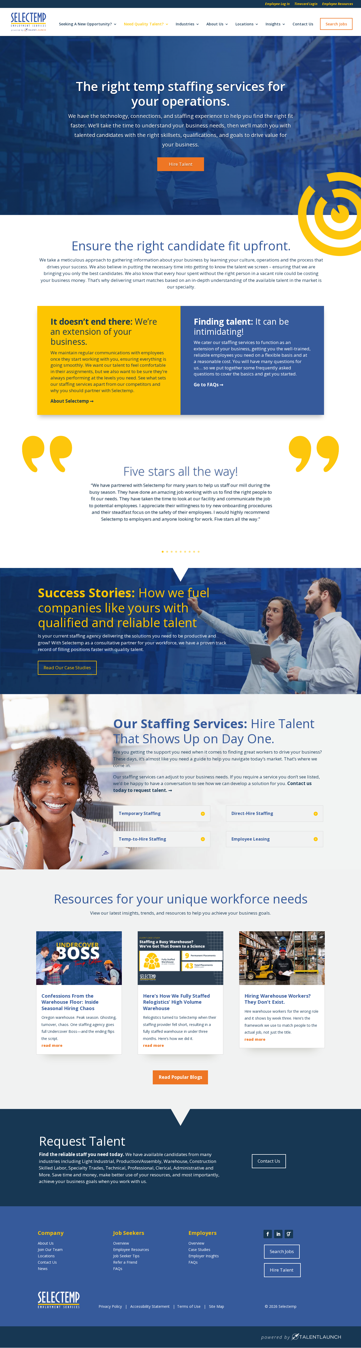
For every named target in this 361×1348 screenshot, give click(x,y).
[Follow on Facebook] (267, 1234)
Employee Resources (337, 4)
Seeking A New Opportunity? (85, 24)
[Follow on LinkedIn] (278, 1234)
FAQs (117, 1268)
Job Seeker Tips (126, 1255)
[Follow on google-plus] (289, 1234)
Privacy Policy (111, 1306)
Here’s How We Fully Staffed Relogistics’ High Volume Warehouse (176, 1002)
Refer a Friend (125, 1262)
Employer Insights (203, 1255)
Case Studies (199, 1249)
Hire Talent (180, 164)
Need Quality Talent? (144, 24)
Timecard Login (305, 4)
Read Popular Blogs (180, 1077)
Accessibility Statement (150, 1306)
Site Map (216, 1306)
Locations (244, 24)
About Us (214, 24)
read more (51, 1045)
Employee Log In (277, 4)
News (43, 1268)
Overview (121, 1243)
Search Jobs (336, 23)
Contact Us (303, 24)
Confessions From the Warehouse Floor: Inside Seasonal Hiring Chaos (70, 1002)
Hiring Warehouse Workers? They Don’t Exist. (277, 999)
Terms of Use (189, 1306)
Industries (185, 24)
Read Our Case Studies (67, 667)
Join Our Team (50, 1249)
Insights (273, 24)
